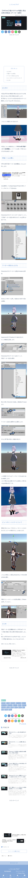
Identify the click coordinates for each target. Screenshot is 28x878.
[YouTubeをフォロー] (9, 721)
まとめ (8, 80)
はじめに (9, 71)
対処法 (4, 707)
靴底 (7, 709)
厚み (20, 705)
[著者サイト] (5, 721)
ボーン (24, 703)
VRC (8, 703)
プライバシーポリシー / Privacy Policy (20, 872)
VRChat (13, 703)
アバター (19, 703)
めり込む (10, 705)
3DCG (4, 700)
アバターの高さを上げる (13, 75)
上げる (15, 705)
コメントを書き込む (14, 851)
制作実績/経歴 (7, 871)
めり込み (4, 705)
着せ (20, 707)
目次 (12, 68)
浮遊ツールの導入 (11, 73)
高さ (11, 709)
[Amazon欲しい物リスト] (12, 721)
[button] (25, 421)
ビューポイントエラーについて (14, 78)
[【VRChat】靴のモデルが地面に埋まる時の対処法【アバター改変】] (9, 32)
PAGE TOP (14, 863)
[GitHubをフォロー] (15, 721)
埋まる (24, 705)
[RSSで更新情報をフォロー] (22, 721)
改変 (12, 707)
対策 (8, 707)
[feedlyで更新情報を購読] (19, 721)
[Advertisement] (14, 50)
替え (16, 707)
